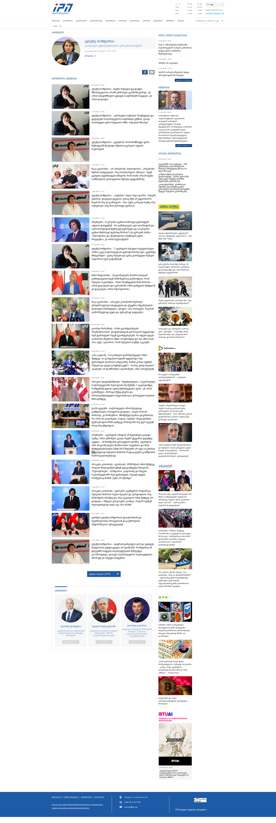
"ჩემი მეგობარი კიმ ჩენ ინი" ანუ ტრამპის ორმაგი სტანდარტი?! (174, 301)
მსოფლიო (110, 21)
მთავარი (56, 21)
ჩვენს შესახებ (71, 797)
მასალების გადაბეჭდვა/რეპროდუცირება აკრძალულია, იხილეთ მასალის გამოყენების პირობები (77, 806)
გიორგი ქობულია (71, 626)
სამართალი (81, 21)
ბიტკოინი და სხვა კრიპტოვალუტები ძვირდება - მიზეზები (173, 701)
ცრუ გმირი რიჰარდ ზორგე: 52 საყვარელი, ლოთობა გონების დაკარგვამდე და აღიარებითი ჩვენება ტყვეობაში (173, 268)
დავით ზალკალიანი (104, 626)
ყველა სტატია (183, 145)
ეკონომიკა (135, 21)
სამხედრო (158, 21)
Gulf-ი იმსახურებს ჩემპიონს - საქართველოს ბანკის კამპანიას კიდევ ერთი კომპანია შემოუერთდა (175, 49)
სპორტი (146, 21)
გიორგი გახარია (137, 625)
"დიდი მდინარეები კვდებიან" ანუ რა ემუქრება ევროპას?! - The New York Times (175, 236)
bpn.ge (178, 4)
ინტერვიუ (164, 87)
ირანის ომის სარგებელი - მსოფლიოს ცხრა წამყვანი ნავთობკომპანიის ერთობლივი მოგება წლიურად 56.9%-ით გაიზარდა (174, 630)
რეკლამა (99, 797)
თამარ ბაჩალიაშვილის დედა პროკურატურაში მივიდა (173, 73)
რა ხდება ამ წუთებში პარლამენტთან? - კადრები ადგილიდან (172, 377)
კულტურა (170, 21)
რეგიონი (122, 21)
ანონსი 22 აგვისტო (168, 63)
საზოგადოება (96, 21)
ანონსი (180, 21)
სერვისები (86, 797)
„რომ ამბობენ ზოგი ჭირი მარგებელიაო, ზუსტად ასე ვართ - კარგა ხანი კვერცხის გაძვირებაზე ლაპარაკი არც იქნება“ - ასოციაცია (174, 667)
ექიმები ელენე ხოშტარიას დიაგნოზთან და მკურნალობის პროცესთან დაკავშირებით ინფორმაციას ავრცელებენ (117, 521)
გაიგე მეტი (69, 642)
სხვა (55, 26)
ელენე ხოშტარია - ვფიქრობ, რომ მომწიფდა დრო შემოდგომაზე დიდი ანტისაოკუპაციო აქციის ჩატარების (121, 145)
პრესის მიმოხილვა (169, 153)
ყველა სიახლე (182, 80)
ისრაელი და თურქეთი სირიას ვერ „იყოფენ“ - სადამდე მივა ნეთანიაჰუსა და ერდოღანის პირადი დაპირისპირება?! (173, 333)
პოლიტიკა (68, 21)
